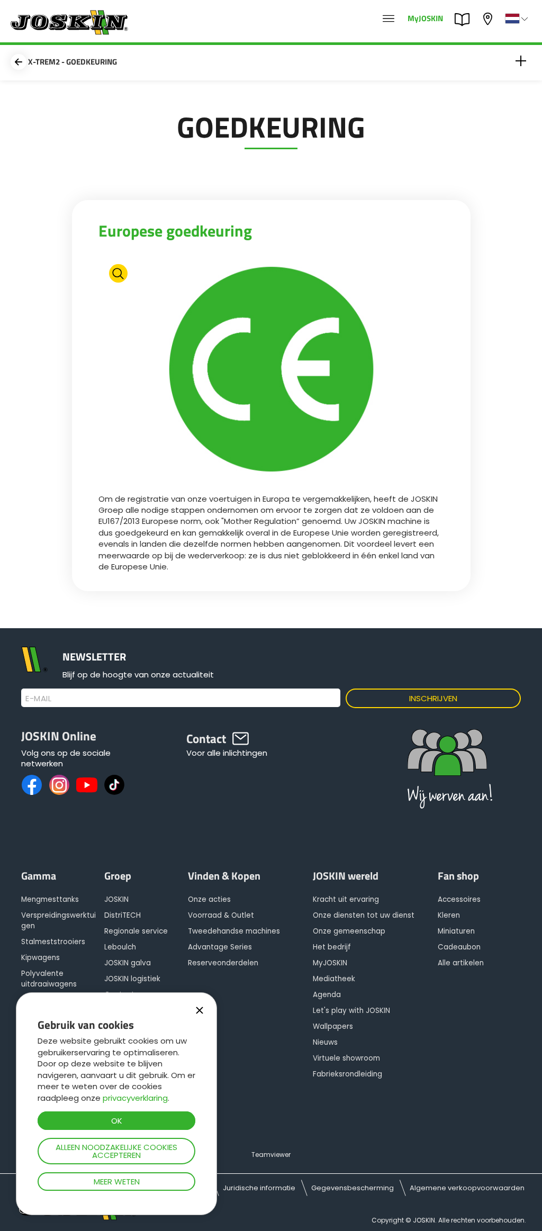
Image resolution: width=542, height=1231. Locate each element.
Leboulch (120, 947)
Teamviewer (271, 1154)
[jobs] (388, 19)
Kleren (449, 915)
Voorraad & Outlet (221, 915)
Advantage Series (220, 947)
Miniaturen (456, 931)
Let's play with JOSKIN (351, 1011)
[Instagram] (59, 784)
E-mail (38, 698)
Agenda (327, 995)
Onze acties (209, 899)
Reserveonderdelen (223, 963)
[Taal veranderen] (517, 18)
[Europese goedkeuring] (271, 370)
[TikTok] (114, 784)
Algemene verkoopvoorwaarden (467, 1188)
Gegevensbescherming (352, 1188)
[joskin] (68, 32)
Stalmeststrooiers (53, 942)
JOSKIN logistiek (132, 979)
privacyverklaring (135, 1097)
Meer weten (117, 1181)
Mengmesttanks (50, 899)
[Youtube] (86, 784)
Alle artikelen (461, 963)
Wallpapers (333, 1026)
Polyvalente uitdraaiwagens (49, 978)
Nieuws (325, 1042)
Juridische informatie (259, 1188)
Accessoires (459, 899)
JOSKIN (116, 899)
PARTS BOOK (465, 19)
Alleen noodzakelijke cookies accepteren (116, 1151)
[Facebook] (31, 784)
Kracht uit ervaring (346, 899)
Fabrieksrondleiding (347, 1074)
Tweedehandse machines (234, 931)
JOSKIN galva (127, 963)
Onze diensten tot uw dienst (363, 915)
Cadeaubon (459, 947)
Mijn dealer (489, 18)
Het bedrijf (332, 947)
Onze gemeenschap (349, 931)
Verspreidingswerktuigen (58, 920)
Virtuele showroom (346, 1058)
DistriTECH (122, 915)
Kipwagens (40, 958)
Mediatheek (334, 979)
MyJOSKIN (425, 17)
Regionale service (136, 931)
